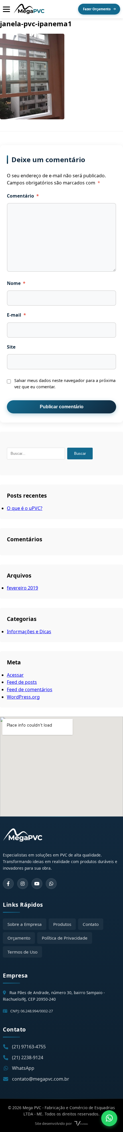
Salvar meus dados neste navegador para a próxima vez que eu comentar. (65, 383)
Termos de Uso (22, 952)
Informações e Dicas (29, 631)
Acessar (15, 675)
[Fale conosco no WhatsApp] (109, 1118)
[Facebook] (8, 883)
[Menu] (6, 9)
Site (11, 347)
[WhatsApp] (51, 883)
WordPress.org (23, 697)
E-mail (16, 315)
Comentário (23, 196)
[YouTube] (36, 883)
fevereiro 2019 (22, 588)
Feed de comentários (29, 689)
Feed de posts (22, 682)
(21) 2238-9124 (27, 1057)
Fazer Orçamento (97, 9)
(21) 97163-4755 (29, 1046)
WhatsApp (23, 1068)
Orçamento (18, 938)
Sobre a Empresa (24, 924)
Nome (16, 283)
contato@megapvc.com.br (40, 1079)
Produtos (62, 924)
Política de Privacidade (65, 938)
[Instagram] (22, 883)
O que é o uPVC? (24, 508)
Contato (91, 924)
